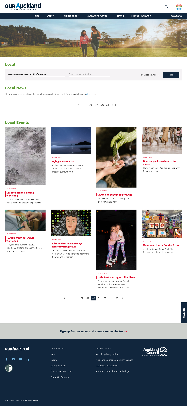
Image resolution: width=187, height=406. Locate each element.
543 (108, 105)
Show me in (19, 74)
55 (105, 298)
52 (88, 298)
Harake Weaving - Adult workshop (20, 239)
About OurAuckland (60, 377)
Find (171, 74)
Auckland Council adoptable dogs (112, 371)
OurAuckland (57, 348)
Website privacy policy (107, 354)
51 (82, 298)
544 (114, 105)
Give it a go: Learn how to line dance (160, 163)
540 (91, 105)
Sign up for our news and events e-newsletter (91, 331)
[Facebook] (6, 359)
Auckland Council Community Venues (114, 360)
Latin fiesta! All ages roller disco (116, 277)
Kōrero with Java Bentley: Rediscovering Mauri (67, 245)
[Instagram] (13, 359)
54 (99, 298)
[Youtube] (20, 359)
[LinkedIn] (27, 359)
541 (96, 105)
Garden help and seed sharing (114, 194)
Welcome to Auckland (107, 365)
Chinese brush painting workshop (20, 194)
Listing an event (58, 365)
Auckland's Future (97, 16)
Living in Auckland (141, 16)
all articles (90, 94)
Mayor (120, 16)
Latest (50, 16)
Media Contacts (103, 348)
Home (36, 16)
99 (117, 298)
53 (93, 298)
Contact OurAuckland (61, 371)
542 (102, 105)
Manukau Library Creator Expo (161, 245)
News (53, 354)
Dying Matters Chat (63, 161)
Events (54, 360)
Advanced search (148, 75)
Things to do (70, 16)
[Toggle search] (166, 6)
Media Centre (176, 16)
